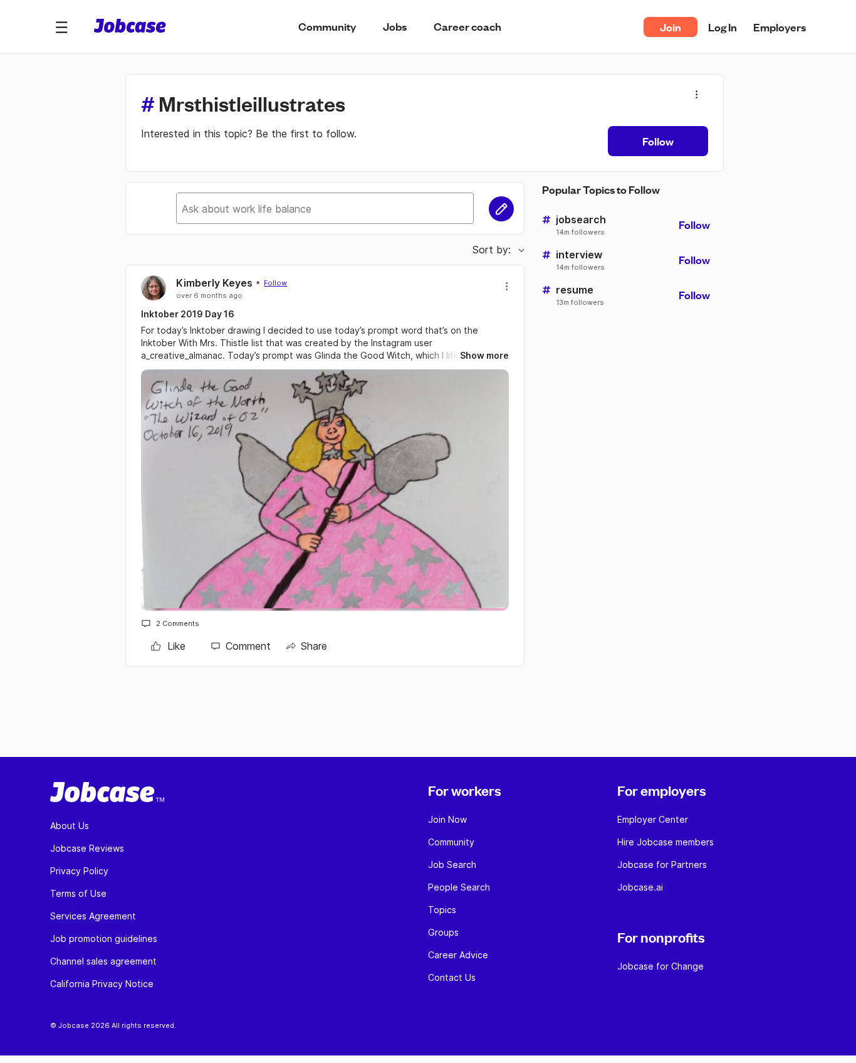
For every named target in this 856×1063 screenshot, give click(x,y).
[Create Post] (501, 208)
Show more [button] (484, 355)
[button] (61, 26)
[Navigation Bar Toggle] (61, 27)
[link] (168, 646)
